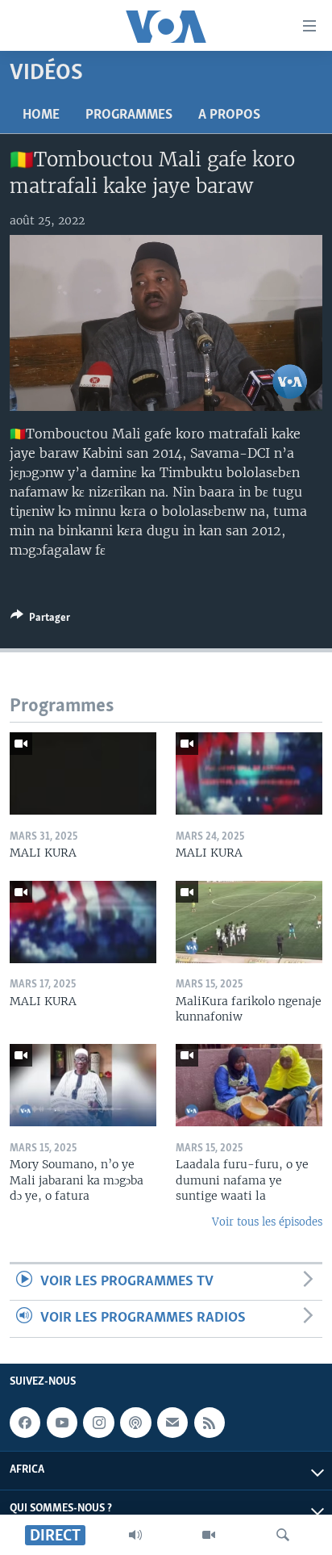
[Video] (209, 1535)
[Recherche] (283, 1535)
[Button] (40, 620)
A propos (229, 115)
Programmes (128, 115)
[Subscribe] (172, 1422)
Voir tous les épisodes (267, 1222)
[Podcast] (135, 1422)
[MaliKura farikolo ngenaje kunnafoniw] (249, 922)
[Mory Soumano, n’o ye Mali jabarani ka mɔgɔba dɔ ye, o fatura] (83, 1085)
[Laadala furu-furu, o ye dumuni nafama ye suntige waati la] (249, 1085)
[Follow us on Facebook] (25, 1422)
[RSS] (209, 1422)
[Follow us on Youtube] (62, 1422)
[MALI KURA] (83, 773)
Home (41, 115)
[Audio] (135, 1535)
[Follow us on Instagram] (98, 1422)
